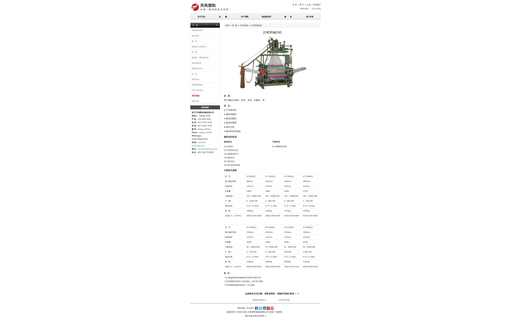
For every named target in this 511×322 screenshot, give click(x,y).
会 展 (308, 5)
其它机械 (195, 96)
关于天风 (201, 17)
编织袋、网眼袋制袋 (200, 57)
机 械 (223, 17)
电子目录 (310, 17)
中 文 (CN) (316, 9)
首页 (227, 25)
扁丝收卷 (195, 36)
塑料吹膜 (195, 79)
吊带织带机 (285, 300)
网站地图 (241, 308)
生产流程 (244, 17)
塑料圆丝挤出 (197, 68)
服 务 (288, 17)
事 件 (301, 5)
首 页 (294, 5)
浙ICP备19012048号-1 (255, 316)
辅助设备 (195, 101)
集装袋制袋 (196, 63)
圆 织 (194, 41)
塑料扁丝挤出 (197, 30)
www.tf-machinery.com (207, 149)
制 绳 (194, 74)
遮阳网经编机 (258, 300)
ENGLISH (304, 9)
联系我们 (317, 5)
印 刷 (194, 52)
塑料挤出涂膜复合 (199, 47)
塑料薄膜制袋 (197, 85)
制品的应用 (266, 17)
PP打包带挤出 (197, 90)
